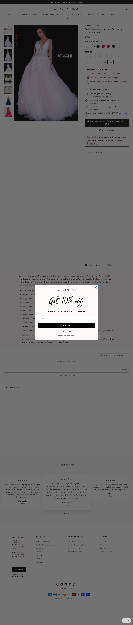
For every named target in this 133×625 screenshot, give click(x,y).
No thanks (66, 331)
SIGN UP (67, 325)
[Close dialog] (95, 287)
